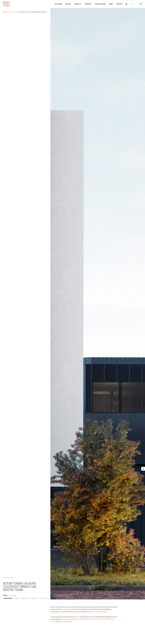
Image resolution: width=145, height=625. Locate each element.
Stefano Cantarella (65, 621)
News (13, 12)
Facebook (16, 598)
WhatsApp (34, 598)
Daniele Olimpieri (88, 619)
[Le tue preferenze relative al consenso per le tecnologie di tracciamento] (143, 469)
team (77, 617)
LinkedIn (24, 598)
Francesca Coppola (100, 619)
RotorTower (65, 609)
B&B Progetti (6, 12)
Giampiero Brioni (68, 619)
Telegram (43, 598)
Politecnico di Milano (96, 612)
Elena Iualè (78, 619)
